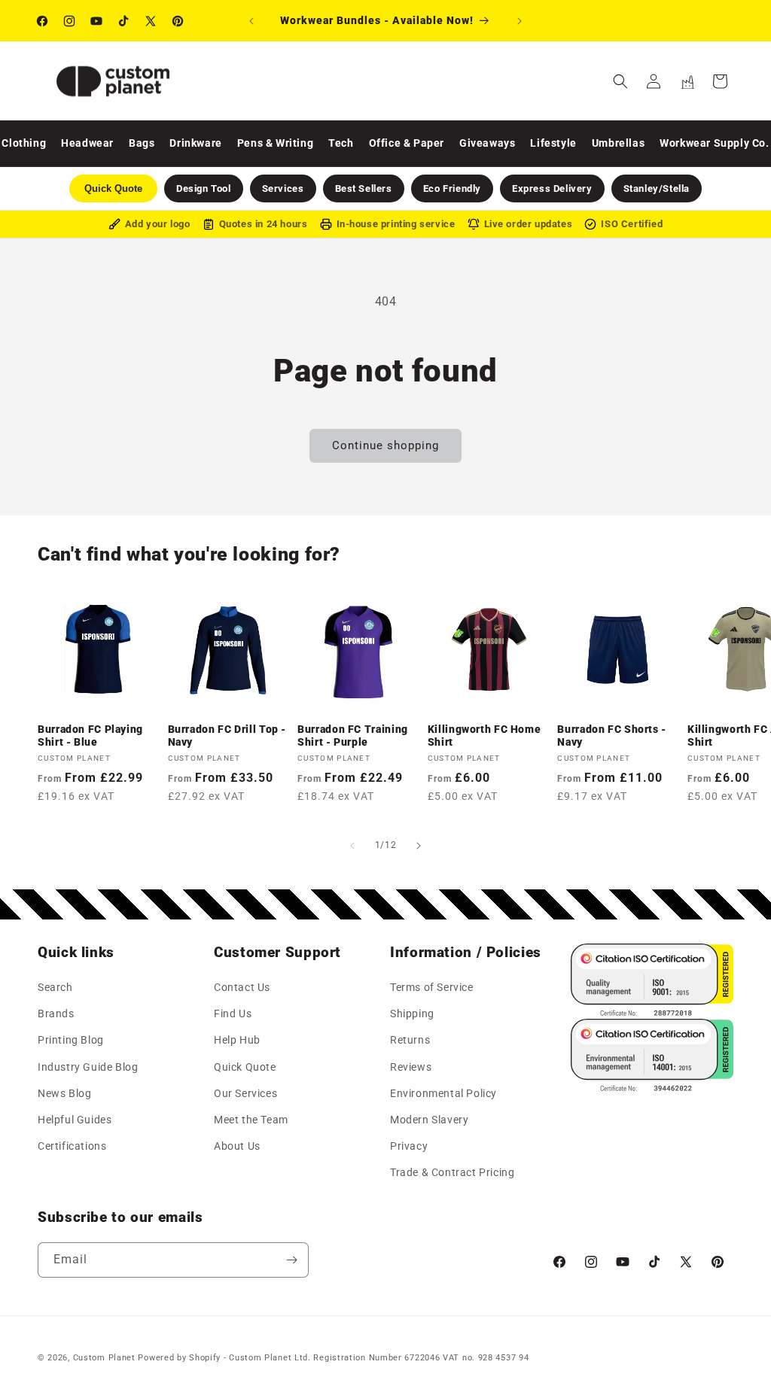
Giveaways (487, 143)
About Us (237, 1146)
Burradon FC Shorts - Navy (611, 736)
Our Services (245, 1093)
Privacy (409, 1146)
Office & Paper (406, 143)
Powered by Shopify (179, 1358)
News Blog (64, 1093)
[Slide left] (352, 845)
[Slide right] (418, 845)
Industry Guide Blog (88, 1067)
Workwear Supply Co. (714, 143)
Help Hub (237, 1040)
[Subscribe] (291, 1260)
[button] (620, 81)
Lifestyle (553, 143)
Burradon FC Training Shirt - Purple (352, 736)
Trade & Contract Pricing (452, 1172)
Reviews (410, 1067)
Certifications (72, 1146)
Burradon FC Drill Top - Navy (227, 736)
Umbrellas (618, 143)
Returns (410, 1040)
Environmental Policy (443, 1093)
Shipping (412, 1014)
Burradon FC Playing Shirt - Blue (90, 736)
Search (55, 987)
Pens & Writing (275, 143)
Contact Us (242, 987)
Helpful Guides (74, 1120)
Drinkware (195, 143)
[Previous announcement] (251, 21)
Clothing (24, 143)
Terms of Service (432, 987)
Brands (56, 1014)
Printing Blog (71, 1040)
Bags (141, 143)
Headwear (87, 143)
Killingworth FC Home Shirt (484, 736)
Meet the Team (251, 1120)
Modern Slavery (429, 1120)
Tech (340, 143)
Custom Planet (104, 1358)
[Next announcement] (519, 21)
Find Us (232, 1014)
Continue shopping (385, 445)
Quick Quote (245, 1067)
